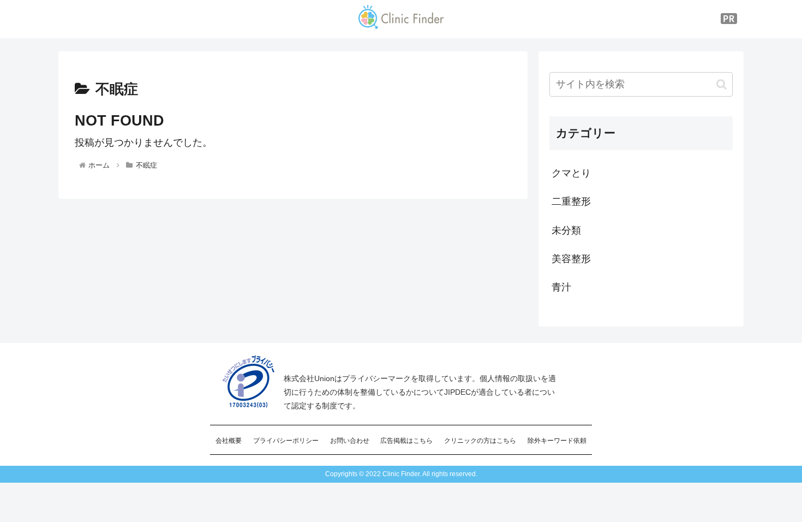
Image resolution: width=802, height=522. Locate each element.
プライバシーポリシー (286, 440)
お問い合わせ (349, 440)
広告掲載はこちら (406, 440)
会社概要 (229, 440)
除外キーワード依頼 (557, 440)
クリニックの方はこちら (480, 440)
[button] (721, 84)
